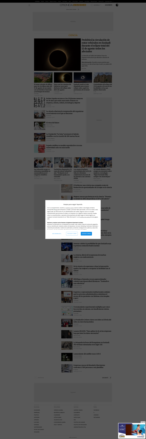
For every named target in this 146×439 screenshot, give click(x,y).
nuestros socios (70, 208)
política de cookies (85, 217)
